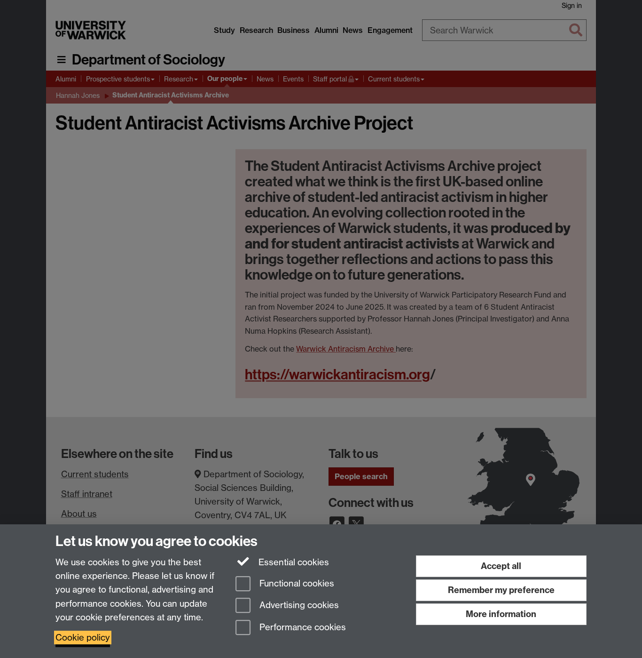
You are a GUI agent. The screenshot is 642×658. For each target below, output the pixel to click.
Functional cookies (295, 583)
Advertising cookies (298, 605)
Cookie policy (82, 637)
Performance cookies (301, 627)
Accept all (501, 566)
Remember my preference (501, 590)
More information (501, 614)
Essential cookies (292, 562)
